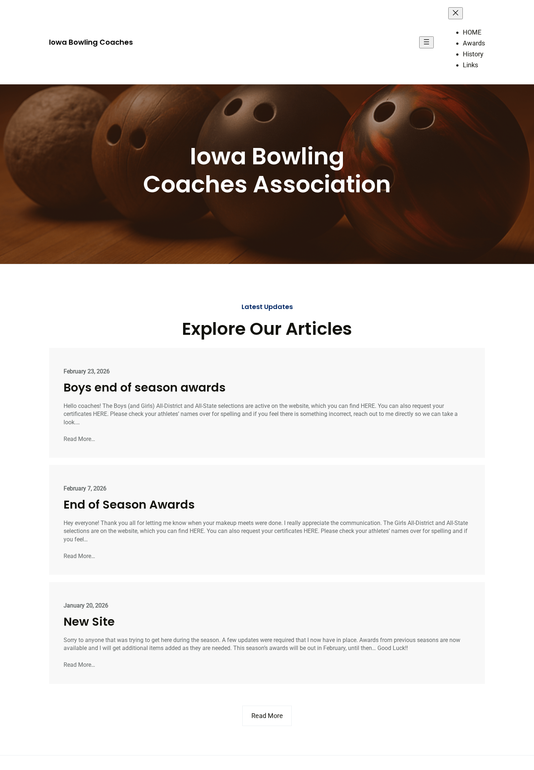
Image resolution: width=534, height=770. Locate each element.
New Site (89, 622)
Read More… (79, 439)
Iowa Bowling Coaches (91, 42)
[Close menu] (455, 13)
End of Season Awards (129, 505)
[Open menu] (426, 42)
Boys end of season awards (145, 387)
